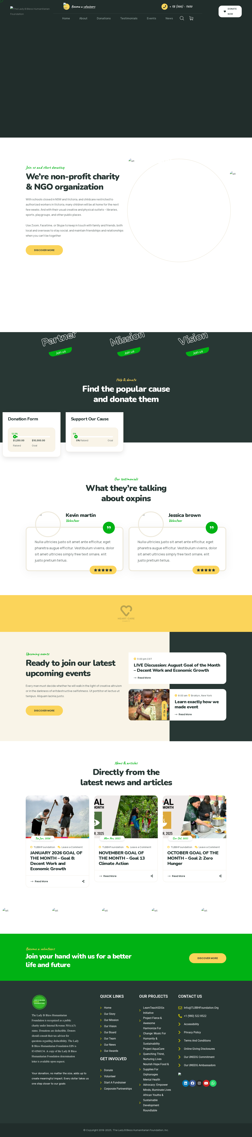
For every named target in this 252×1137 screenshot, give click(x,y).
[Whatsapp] (213, 1083)
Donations (104, 18)
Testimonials (128, 18)
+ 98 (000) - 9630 (180, 6)
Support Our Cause (90, 419)
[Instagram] (199, 1083)
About (83, 18)
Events (151, 18)
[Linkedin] (185, 1083)
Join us (60, 352)
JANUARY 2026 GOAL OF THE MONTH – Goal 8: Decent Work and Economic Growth (56, 861)
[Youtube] (206, 1083)
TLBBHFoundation (44, 847)
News (169, 18)
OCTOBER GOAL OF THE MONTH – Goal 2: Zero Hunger (192, 858)
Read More (144, 677)
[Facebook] (192, 1083)
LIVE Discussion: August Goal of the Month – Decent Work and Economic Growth (177, 667)
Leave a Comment (72, 847)
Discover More (44, 250)
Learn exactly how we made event (197, 704)
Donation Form (23, 419)
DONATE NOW (232, 11)
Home (66, 18)
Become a (83, 6)
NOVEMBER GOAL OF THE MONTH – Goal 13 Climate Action (122, 858)
